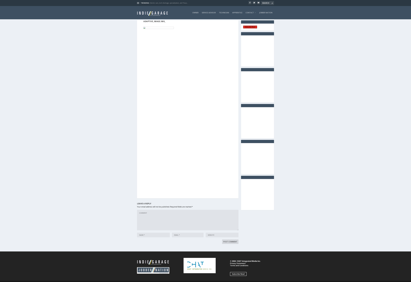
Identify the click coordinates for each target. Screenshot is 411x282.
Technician (224, 13)
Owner (195, 13)
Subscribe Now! (250, 27)
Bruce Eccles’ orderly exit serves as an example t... (167, 3)
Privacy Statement (238, 263)
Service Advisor (209, 13)
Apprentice (237, 13)
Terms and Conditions (239, 265)
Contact (250, 13)
